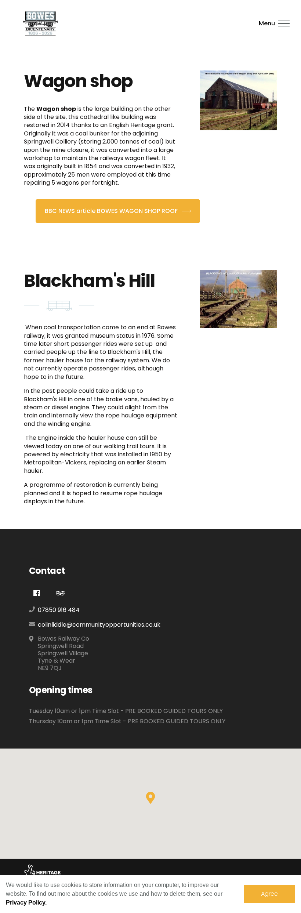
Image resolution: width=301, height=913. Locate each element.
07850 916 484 (59, 610)
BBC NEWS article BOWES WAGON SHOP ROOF (112, 211)
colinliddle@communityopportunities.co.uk (99, 624)
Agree (269, 894)
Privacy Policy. (26, 902)
